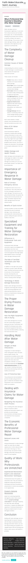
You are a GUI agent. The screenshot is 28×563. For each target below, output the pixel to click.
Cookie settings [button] (6, 560)
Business (6, 16)
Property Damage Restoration (10, 492)
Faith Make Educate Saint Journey (12, 4)
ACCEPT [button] (13, 560)
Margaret (8, 26)
